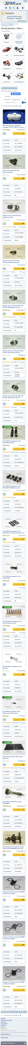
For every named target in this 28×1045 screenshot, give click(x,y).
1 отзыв (23, 272)
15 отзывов (22, 723)
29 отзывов (22, 768)
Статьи (3, 1027)
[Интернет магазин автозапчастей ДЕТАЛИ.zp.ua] (12, 3)
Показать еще (14, 1011)
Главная (3, 1018)
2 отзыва (23, 227)
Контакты (3, 1025)
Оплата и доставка (6, 1020)
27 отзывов (22, 452)
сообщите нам (4, 1037)
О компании (4, 1023)
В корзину (18, 133)
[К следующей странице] (18, 106)
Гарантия (3, 1022)
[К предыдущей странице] (3, 106)
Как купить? (4, 1029)
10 (16, 106)
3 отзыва (23, 632)
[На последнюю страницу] (20, 106)
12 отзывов (22, 362)
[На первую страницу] (1, 106)
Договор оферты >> (6, 1034)
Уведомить (18, 178)
